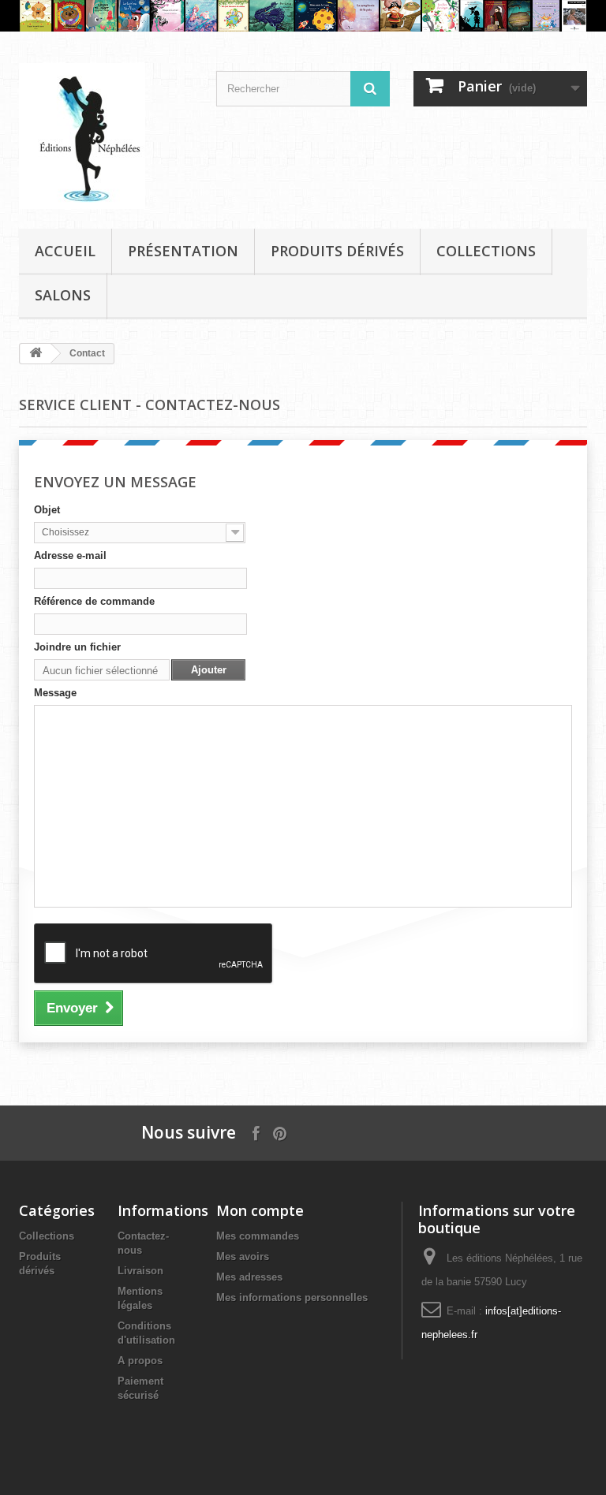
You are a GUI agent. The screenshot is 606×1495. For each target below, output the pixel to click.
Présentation (183, 250)
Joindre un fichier (77, 647)
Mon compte (260, 1210)
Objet (47, 510)
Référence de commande (94, 601)
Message (55, 693)
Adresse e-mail (70, 555)
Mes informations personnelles (292, 1297)
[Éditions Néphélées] (106, 136)
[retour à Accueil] (35, 353)
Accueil (65, 250)
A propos (140, 1360)
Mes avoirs (242, 1256)
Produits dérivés (337, 250)
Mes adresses (249, 1277)
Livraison (140, 1271)
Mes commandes (257, 1236)
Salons (63, 294)
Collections (486, 250)
